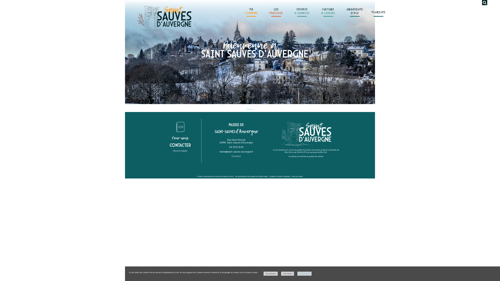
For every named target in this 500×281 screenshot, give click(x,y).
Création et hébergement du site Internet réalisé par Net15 (215, 176)
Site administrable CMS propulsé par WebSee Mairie (251, 176)
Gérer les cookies (297, 176)
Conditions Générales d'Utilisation (279, 176)
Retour (250, 109)
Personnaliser (304, 274)
